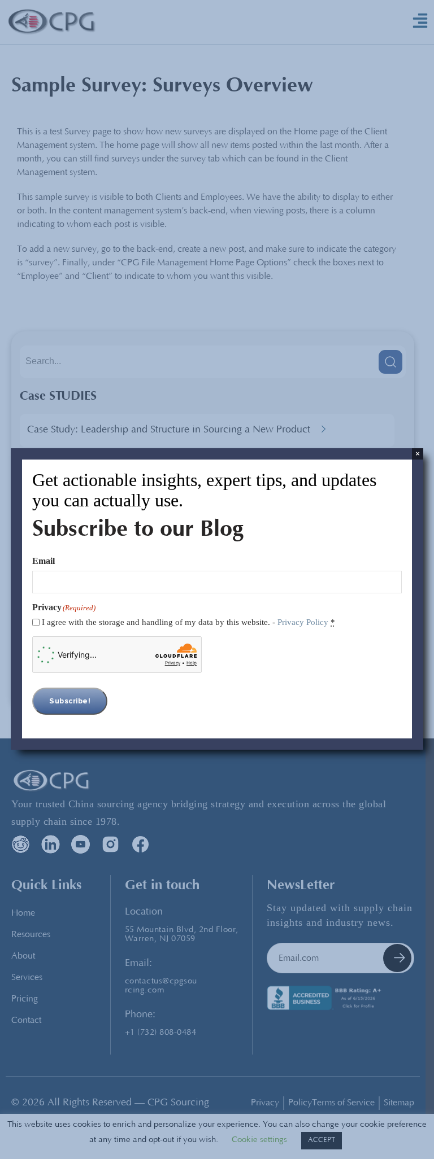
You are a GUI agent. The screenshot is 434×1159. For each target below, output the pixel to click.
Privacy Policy (302, 622)
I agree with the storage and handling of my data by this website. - (188, 622)
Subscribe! (69, 701)
